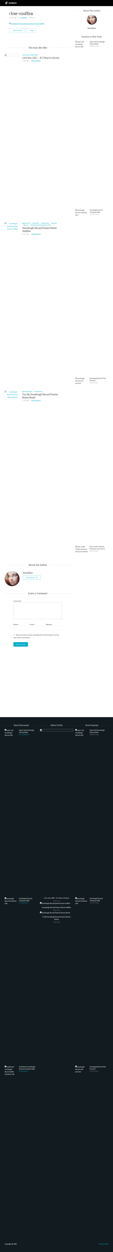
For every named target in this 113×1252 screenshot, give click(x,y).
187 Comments (24, 735)
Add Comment (18, 30)
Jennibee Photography (63, 9)
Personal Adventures (82, 9)
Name (16, 624)
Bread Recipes (27, 391)
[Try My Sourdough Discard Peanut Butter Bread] (12, 473)
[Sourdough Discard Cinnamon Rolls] (81, 292)
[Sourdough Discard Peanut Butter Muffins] (12, 305)
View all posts (30, 578)
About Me (96, 9)
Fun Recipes (45, 223)
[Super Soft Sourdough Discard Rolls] (81, 124)
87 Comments (23, 903)
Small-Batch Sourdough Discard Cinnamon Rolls (27, 1068)
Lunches (54, 223)
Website (49, 624)
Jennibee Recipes (12, 9)
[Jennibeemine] (11, 3)
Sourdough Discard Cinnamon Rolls (96, 211)
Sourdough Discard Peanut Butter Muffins (56, 907)
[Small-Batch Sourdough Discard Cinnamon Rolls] (11, 1149)
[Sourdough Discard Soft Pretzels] (81, 460)
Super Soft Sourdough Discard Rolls (97, 43)
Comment (17, 601)
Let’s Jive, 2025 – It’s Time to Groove (40, 57)
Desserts (35, 223)
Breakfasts (26, 223)
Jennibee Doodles (28, 9)
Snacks (26, 225)
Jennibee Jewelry (45, 9)
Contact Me (10, 15)
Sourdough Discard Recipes (40, 225)
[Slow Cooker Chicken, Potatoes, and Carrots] (81, 629)
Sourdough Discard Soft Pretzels (98, 379)
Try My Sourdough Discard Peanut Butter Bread (56, 918)
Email (32, 624)
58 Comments (23, 1071)
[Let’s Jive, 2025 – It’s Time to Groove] (12, 137)
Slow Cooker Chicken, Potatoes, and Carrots (97, 548)
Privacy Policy (103, 1244)
